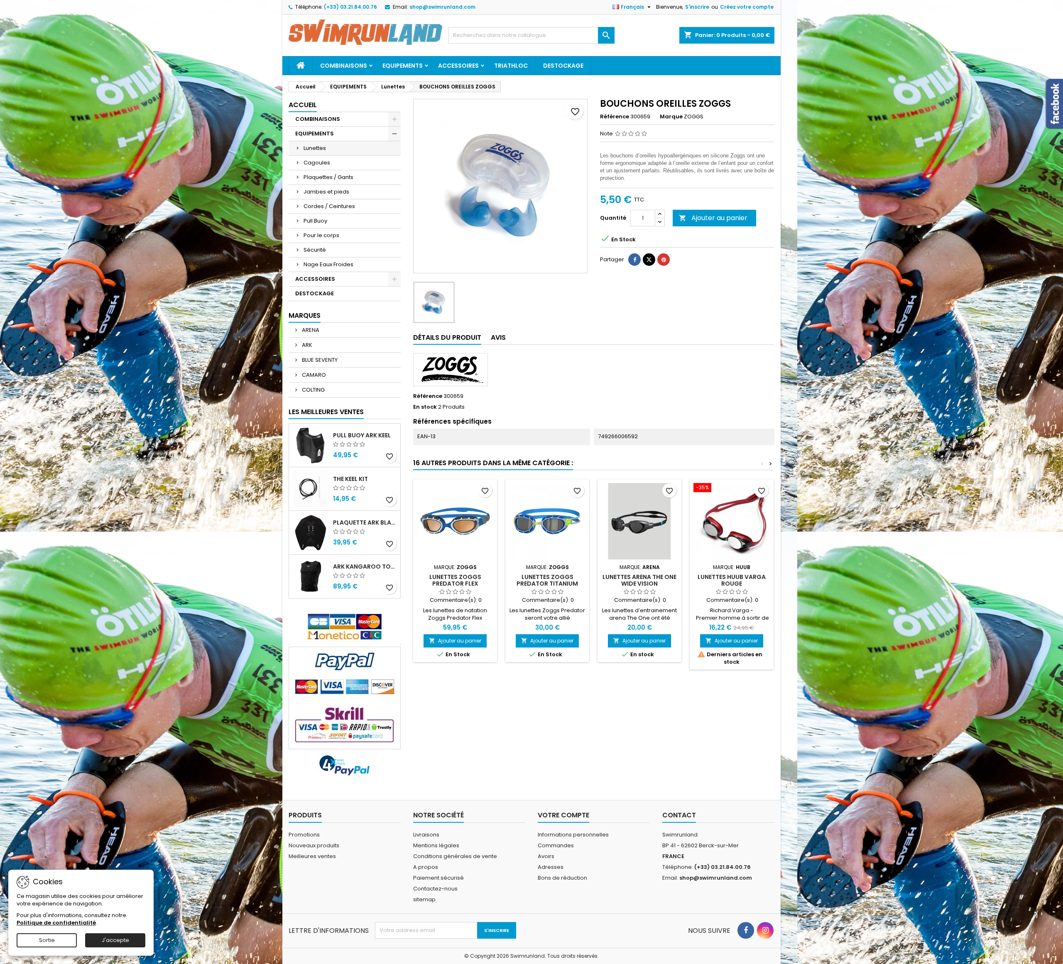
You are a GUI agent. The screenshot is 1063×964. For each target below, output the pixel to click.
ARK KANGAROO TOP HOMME (365, 566)
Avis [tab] (498, 337)
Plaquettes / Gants (328, 177)
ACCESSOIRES (458, 65)
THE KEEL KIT (350, 479)
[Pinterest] (663, 259)
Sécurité (315, 250)
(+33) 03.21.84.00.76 (350, 6)
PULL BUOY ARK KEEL (362, 435)
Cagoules (317, 163)
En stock (425, 407)
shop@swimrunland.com (442, 6)
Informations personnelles (573, 835)
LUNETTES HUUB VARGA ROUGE (732, 580)
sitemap (424, 899)
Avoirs (546, 856)
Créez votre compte (747, 6)
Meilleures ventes (312, 856)
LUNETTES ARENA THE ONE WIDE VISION (639, 580)
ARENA (310, 330)
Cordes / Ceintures (329, 206)
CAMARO (313, 375)
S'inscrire (697, 6)
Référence (614, 116)
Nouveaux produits (314, 845)
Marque (671, 116)
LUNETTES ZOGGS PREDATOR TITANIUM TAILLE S (547, 583)
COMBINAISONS (343, 65)
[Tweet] (649, 259)
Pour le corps (321, 235)
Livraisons (426, 835)
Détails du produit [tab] (447, 337)
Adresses (550, 867)
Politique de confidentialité (56, 923)
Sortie (47, 940)
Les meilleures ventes (326, 412)
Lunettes (315, 148)
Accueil (303, 105)
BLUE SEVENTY (319, 360)
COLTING (313, 390)
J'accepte (115, 940)
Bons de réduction (562, 878)
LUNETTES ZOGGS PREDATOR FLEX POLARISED (455, 583)
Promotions (304, 835)
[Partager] (634, 259)
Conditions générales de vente (455, 856)
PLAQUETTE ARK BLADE (365, 522)
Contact (679, 815)
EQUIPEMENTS (402, 65)
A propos (425, 867)
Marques (305, 315)
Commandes (556, 845)
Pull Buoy (315, 221)
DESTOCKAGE (563, 65)
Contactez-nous (435, 889)
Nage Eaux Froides (328, 264)
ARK (306, 345)
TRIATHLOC (511, 65)
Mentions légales (436, 845)
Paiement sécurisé (438, 878)
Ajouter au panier (713, 218)
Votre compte (563, 815)
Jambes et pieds (326, 192)
